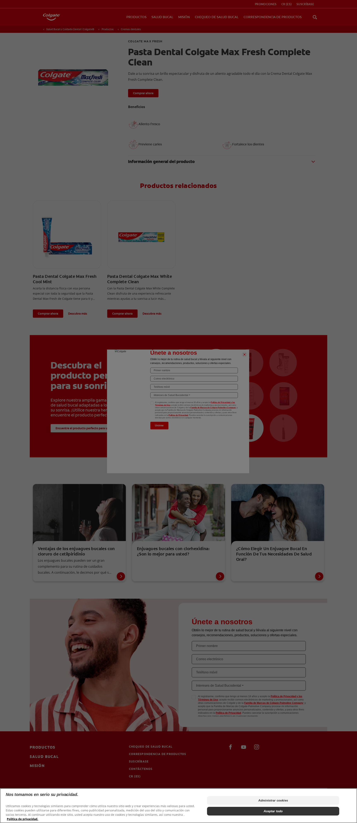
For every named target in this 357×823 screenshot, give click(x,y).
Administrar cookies (273, 800)
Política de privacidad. (22, 819)
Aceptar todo (273, 811)
